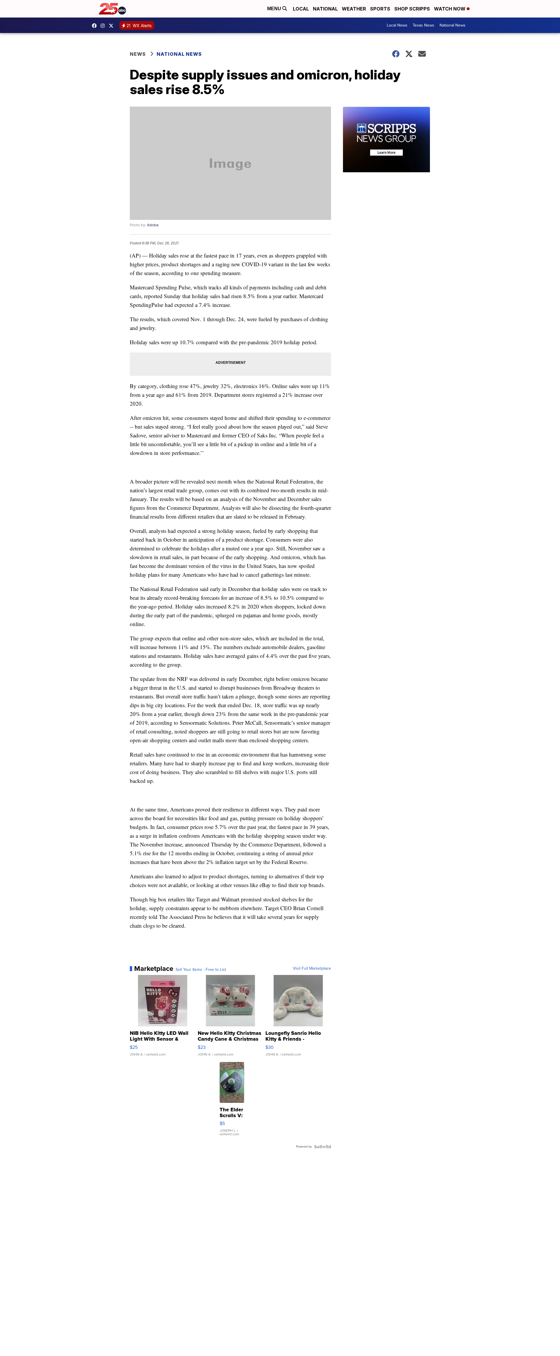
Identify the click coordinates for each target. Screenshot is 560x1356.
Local (301, 9)
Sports (380, 9)
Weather (354, 9)
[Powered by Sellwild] (322, 1147)
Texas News (423, 25)
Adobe (153, 225)
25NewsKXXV (95, 25)
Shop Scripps (412, 9)
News (138, 54)
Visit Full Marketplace (312, 968)
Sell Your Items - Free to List (201, 970)
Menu (274, 8)
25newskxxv (104, 25)
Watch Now (450, 9)
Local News (397, 25)
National (325, 9)
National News (453, 25)
